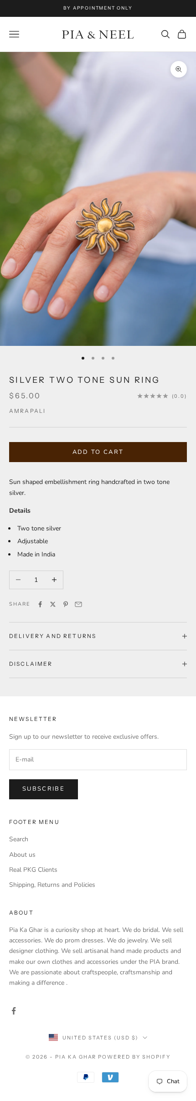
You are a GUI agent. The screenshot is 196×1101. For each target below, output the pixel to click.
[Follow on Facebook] (13, 1010)
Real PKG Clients (33, 869)
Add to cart (98, 452)
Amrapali (27, 410)
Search (18, 839)
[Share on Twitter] (53, 604)
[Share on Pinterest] (65, 604)
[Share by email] (78, 604)
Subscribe (43, 789)
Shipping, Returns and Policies (52, 884)
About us (22, 854)
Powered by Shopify (134, 1057)
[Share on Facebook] (40, 604)
